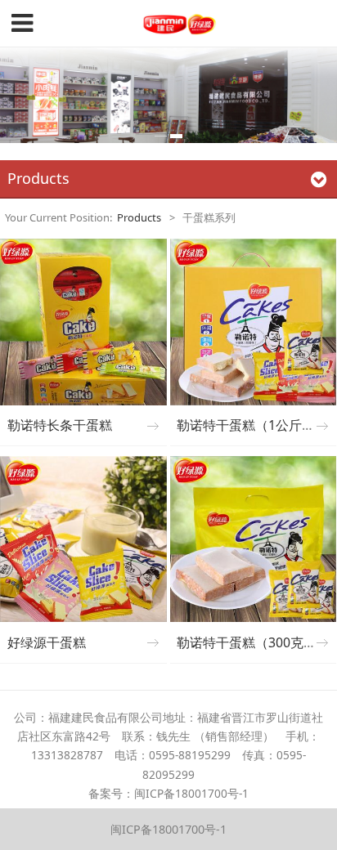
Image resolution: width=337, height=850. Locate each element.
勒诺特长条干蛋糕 (59, 425)
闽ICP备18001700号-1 (168, 829)
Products (139, 217)
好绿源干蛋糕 (46, 642)
